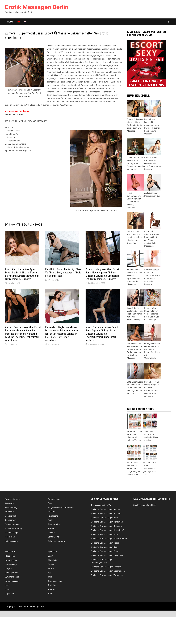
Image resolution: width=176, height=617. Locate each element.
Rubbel (51, 528)
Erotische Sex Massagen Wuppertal (107, 575)
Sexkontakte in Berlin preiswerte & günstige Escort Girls (150, 468)
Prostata (51, 511)
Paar (50, 503)
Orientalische (54, 499)
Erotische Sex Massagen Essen (105, 534)
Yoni (50, 593)
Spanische (52, 551)
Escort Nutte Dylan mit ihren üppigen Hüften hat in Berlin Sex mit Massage (151, 314)
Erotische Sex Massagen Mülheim (106, 566)
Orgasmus (9, 593)
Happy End (10, 537)
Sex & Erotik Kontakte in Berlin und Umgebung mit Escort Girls (133, 468)
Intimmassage (11, 541)
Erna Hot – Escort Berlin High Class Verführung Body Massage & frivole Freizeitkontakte (63, 272)
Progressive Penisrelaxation (61, 507)
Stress (51, 564)
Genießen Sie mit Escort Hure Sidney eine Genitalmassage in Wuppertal (135, 163)
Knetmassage (11, 560)
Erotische (9, 511)
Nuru (7, 589)
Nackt (7, 585)
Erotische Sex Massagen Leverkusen (107, 555)
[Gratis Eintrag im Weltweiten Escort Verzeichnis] (146, 63)
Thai (50, 577)
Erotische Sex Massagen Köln (104, 547)
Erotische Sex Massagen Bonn (104, 517)
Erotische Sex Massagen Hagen (105, 543)
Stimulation (53, 560)
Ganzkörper (10, 520)
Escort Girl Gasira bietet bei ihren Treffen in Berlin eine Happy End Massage (135, 125)
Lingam (8, 568)
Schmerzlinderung (56, 541)
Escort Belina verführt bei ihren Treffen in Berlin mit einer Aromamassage (135, 314)
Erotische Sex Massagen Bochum (106, 513)
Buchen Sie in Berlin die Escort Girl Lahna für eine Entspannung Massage (152, 163)
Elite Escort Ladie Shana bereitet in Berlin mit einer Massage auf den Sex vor (135, 388)
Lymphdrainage (12, 577)
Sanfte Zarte (53, 537)
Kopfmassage (11, 564)
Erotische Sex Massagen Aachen (105, 509)
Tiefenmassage (55, 581)
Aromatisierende (12, 499)
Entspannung (11, 507)
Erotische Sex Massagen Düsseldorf (107, 530)
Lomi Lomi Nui (11, 572)
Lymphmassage (12, 581)
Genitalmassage (12, 524)
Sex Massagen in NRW (101, 505)
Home (10, 21)
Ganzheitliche (11, 516)
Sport (50, 556)
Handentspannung (13, 528)
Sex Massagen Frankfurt (144, 505)
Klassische (10, 556)
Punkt (50, 520)
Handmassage (11, 532)
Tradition (52, 585)
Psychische (53, 516)
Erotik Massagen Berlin (37, 6)
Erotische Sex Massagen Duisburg (106, 526)
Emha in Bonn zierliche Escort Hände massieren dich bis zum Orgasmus (135, 237)
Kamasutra (10, 551)
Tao (49, 572)
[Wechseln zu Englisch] (25, 21)
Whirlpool (52, 589)
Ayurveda (9, 503)
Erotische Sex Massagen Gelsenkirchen (109, 538)
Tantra (51, 568)
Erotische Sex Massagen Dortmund (107, 522)
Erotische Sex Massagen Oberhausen (108, 571)
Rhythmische (54, 524)
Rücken (51, 532)
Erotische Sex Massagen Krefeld (105, 551)
